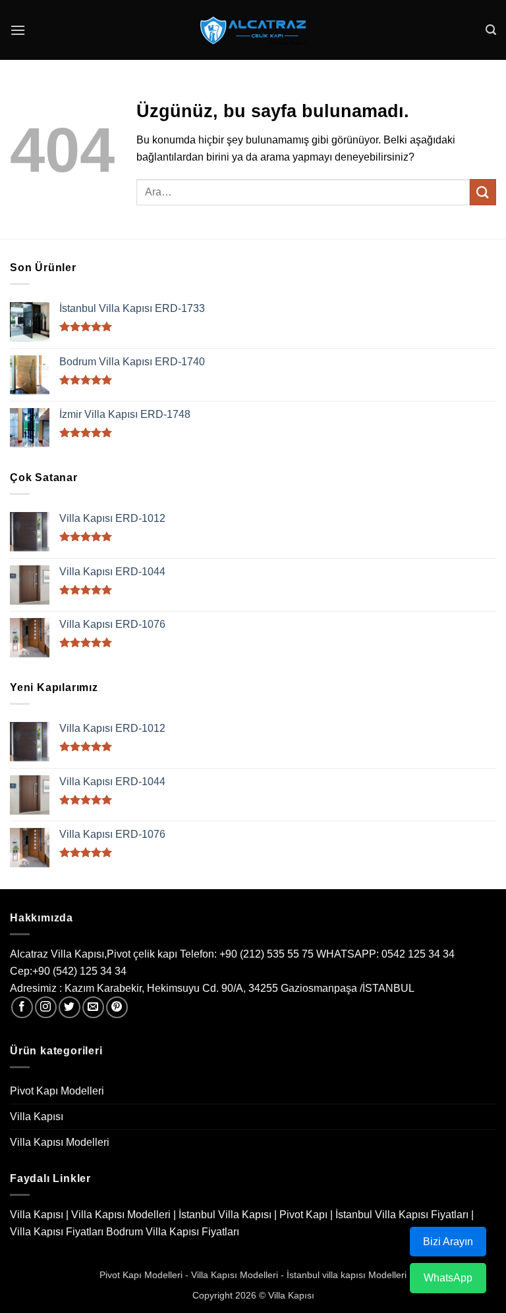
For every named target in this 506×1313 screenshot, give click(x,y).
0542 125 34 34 (418, 954)
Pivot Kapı (303, 1214)
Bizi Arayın (448, 1241)
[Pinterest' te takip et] (117, 1007)
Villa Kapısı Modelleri (59, 1142)
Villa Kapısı (36, 1116)
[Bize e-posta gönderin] (93, 1007)
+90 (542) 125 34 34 (79, 971)
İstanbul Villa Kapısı (225, 1214)
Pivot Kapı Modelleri (57, 1090)
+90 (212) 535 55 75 (266, 954)
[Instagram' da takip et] (46, 1007)
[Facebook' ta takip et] (22, 1007)
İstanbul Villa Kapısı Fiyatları (401, 1214)
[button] (18, 30)
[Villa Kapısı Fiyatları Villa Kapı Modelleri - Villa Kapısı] (253, 30)
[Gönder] (483, 192)
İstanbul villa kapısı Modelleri (347, 1275)
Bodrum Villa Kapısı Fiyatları (172, 1231)
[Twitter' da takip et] (69, 1007)
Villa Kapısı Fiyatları (56, 1231)
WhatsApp (448, 1277)
